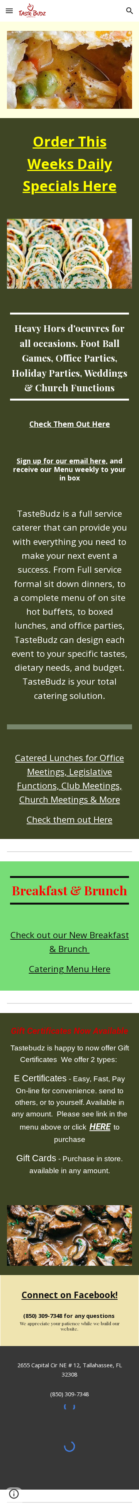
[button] (9, 10)
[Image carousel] (69, 1235)
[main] (69, 163)
